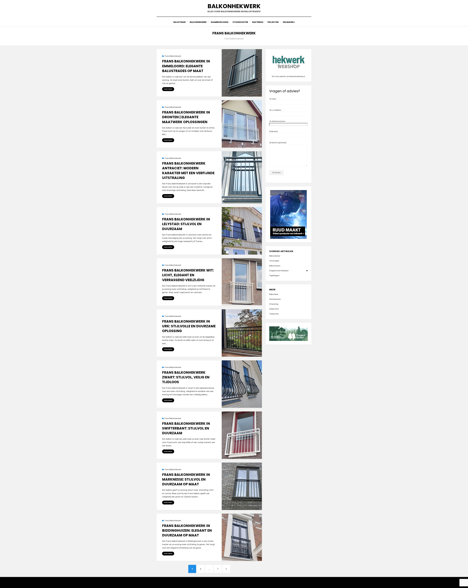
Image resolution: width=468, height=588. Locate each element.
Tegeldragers (274, 276)
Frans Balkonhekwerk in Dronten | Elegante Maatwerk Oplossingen (186, 117)
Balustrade (179, 22)
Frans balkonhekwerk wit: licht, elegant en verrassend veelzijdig (188, 275)
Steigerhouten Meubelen (279, 271)
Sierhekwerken (275, 299)
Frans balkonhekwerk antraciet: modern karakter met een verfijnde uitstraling (188, 170)
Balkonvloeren (274, 266)
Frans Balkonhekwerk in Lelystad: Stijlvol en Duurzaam (186, 224)
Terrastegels (274, 261)
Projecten (273, 22)
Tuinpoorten (274, 314)
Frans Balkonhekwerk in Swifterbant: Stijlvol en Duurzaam (186, 428)
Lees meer (168, 89)
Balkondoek (273, 294)
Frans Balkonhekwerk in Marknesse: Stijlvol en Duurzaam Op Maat (186, 479)
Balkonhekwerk (234, 6)
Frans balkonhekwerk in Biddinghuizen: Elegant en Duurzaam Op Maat (187, 530)
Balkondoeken (274, 256)
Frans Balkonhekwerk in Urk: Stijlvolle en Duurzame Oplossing (189, 326)
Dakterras (257, 22)
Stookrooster (240, 22)
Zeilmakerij (289, 22)
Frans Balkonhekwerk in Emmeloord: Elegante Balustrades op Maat (186, 66)
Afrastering (273, 304)
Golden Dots (274, 309)
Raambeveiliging (219, 22)
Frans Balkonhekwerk (173, 56)
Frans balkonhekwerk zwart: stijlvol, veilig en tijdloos (186, 377)
